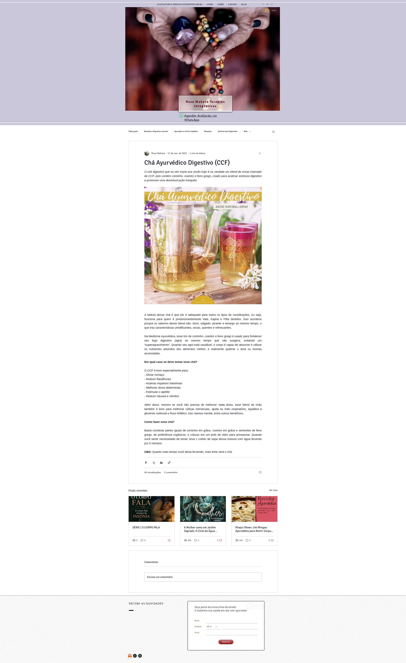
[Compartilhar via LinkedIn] (161, 462)
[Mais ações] (260, 153)
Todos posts (133, 131)
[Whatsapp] (135, 656)
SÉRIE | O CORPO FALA (146, 527)
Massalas (208, 131)
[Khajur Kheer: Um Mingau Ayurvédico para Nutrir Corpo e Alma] (254, 509)
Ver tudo (273, 490)
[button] (273, 131)
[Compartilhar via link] (169, 462)
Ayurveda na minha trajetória (186, 131)
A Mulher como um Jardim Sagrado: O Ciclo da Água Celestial (200, 529)
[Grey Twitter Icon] (267, 4)
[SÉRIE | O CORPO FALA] (151, 509)
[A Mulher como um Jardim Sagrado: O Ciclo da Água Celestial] (203, 509)
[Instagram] (140, 656)
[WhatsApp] (181, 116)
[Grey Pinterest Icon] (263, 4)
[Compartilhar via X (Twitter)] (153, 462)
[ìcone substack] (130, 656)
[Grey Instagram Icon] (271, 4)
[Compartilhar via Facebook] (145, 462)
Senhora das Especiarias (227, 131)
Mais (246, 131)
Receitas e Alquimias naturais (156, 131)
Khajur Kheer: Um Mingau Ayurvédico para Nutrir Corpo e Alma (254, 529)
